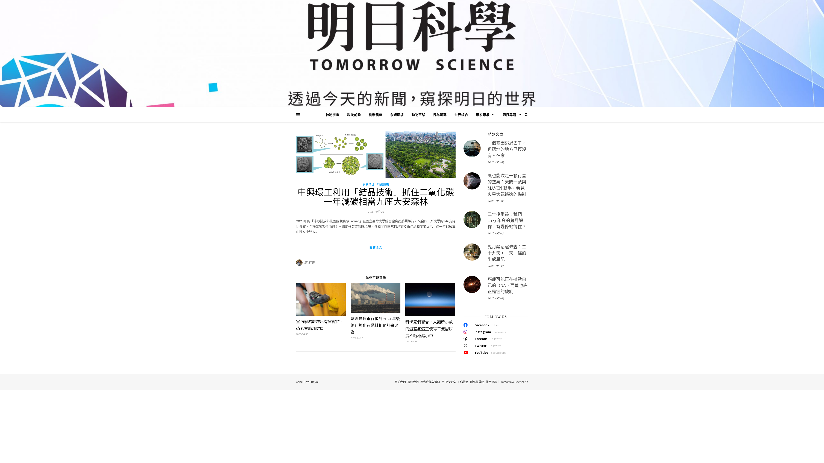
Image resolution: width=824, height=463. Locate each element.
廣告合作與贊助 (430, 382)
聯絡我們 (413, 382)
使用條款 (491, 382)
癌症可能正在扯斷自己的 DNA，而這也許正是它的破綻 (507, 285)
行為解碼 (440, 115)
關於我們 (400, 382)
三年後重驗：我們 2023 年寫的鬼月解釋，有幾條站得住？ (507, 220)
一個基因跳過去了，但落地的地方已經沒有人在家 (507, 149)
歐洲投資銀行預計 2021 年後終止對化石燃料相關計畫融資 (375, 325)
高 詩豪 (309, 262)
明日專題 (509, 115)
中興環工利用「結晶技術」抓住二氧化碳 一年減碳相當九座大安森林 (376, 196)
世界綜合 (461, 115)
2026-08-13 (496, 233)
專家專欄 (483, 115)
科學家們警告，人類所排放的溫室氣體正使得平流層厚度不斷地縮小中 (429, 328)
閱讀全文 (376, 247)
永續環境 (397, 115)
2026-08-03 (496, 200)
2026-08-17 (495, 265)
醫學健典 (375, 115)
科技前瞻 (354, 115)
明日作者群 (449, 382)
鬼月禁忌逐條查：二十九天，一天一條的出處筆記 (507, 253)
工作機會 (462, 382)
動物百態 (418, 115)
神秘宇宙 (332, 115)
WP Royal (312, 382)
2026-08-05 (496, 162)
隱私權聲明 (477, 382)
